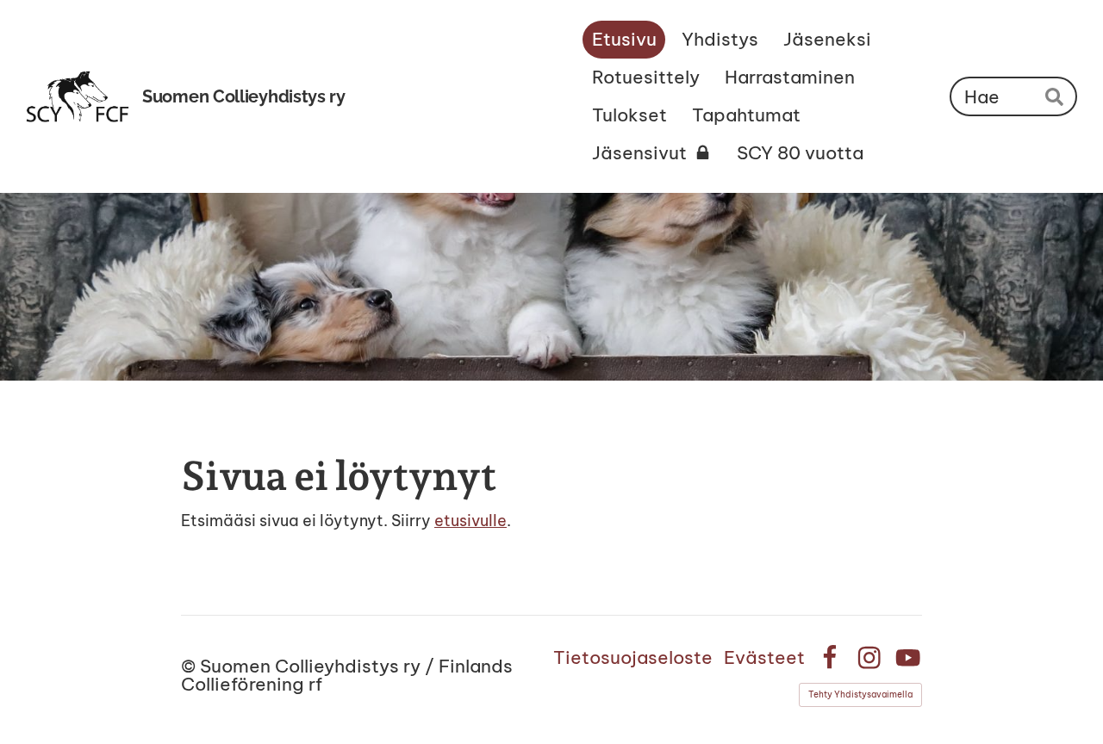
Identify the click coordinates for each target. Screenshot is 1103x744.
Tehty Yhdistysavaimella (860, 694)
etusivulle (470, 520)
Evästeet (764, 657)
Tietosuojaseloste (633, 657)
